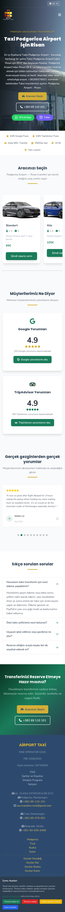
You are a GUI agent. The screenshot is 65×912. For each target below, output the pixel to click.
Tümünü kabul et (11, 901)
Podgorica (32, 839)
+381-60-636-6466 (34, 830)
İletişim (32, 784)
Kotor (32, 851)
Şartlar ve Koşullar (32, 776)
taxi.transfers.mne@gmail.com (34, 805)
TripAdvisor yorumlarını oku (34, 422)
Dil (53, 3)
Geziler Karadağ (32, 858)
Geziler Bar (32, 862)
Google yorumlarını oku (34, 359)
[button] (18, 535)
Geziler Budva (33, 866)
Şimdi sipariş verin (21, 256)
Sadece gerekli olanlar (50, 901)
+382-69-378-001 (34, 818)
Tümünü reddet (30, 901)
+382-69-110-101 (34, 801)
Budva (32, 847)
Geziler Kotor (32, 871)
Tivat (32, 843)
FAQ (32, 772)
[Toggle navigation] (59, 15)
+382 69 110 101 (34, 107)
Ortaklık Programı (33, 780)
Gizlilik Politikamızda (12, 896)
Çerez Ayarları (10, 907)
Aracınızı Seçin (34, 96)
